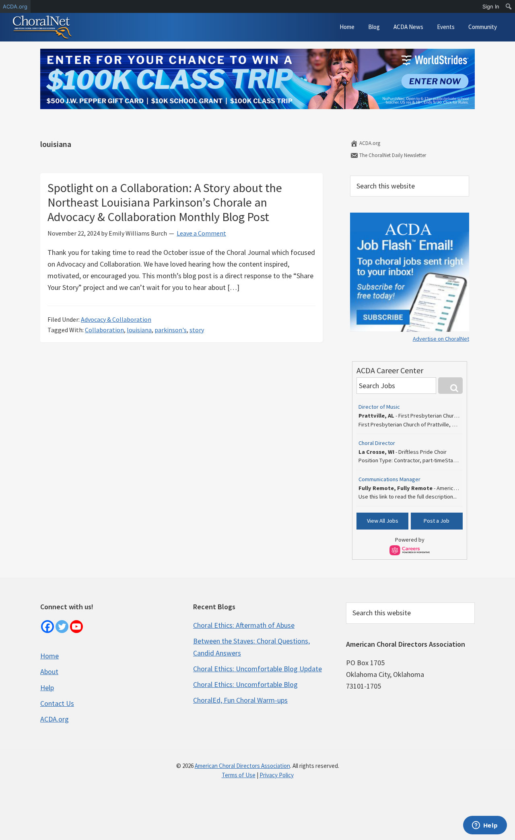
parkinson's (170, 330)
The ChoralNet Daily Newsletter (392, 155)
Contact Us (57, 703)
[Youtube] (76, 626)
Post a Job (436, 520)
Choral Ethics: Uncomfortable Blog (245, 684)
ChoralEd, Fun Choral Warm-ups (240, 700)
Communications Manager (389, 479)
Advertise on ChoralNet (441, 338)
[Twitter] (62, 626)
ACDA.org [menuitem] (15, 6)
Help (47, 687)
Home (49, 655)
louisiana (139, 330)
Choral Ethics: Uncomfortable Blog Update (257, 668)
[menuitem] (509, 6)
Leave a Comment (201, 233)
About (49, 671)
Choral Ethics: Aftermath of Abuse (244, 625)
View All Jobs (382, 520)
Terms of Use (238, 775)
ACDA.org (369, 143)
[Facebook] (47, 626)
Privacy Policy (277, 775)
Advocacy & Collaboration (116, 319)
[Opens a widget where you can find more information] (485, 826)
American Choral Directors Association (242, 766)
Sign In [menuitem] (490, 6)
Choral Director (376, 443)
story (197, 330)
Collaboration (104, 330)
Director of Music (379, 406)
